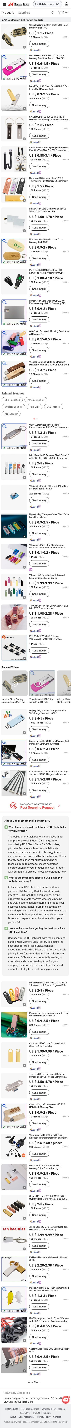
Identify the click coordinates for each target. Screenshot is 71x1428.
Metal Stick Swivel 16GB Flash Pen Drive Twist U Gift (46, 57)
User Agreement (26, 1416)
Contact (57, 1416)
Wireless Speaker (13, 406)
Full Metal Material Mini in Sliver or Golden (48, 1259)
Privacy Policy (43, 1416)
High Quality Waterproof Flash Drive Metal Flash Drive (49, 515)
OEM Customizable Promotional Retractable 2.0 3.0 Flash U (49, 426)
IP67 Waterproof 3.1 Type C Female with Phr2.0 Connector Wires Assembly (49, 1319)
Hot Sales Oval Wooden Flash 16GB (46, 241)
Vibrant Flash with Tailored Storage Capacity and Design (47, 576)
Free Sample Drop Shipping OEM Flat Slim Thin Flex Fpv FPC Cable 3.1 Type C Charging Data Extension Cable (49, 149)
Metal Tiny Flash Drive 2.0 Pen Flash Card (48, 88)
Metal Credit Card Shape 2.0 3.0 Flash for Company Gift (47, 302)
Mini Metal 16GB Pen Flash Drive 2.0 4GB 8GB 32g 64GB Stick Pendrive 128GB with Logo (49, 457)
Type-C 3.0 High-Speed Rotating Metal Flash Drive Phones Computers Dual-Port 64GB (47, 1075)
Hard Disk (34, 406)
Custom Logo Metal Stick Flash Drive (49, 1350)
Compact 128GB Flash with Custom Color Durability (47, 1045)
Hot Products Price (30, 1408)
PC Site (36, 1412)
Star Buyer (25, 1412)
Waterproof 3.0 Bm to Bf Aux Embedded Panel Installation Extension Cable (48, 1136)
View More (34, 1382)
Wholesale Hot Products (53, 1408)
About (13, 1416)
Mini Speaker (11, 413)
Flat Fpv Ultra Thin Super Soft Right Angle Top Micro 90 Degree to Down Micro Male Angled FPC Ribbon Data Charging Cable (49, 773)
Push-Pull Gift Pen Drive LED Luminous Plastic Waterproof (46, 271)
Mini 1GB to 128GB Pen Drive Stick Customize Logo (45, 1167)
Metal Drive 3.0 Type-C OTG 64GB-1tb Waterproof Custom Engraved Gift (48, 984)
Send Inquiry (39, 43)
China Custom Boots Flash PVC (48, 26)
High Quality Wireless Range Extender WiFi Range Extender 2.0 (47, 712)
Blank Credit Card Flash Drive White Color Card (47, 210)
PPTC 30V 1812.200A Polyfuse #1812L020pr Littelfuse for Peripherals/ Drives (44, 637)
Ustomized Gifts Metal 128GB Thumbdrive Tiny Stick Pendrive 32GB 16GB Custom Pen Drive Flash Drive (49, 179)
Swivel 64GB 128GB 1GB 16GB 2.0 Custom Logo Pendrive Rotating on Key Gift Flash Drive (49, 118)
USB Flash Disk (12, 399)
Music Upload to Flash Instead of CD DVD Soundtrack (49, 742)
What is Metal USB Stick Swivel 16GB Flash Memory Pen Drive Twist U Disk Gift (42, 700)
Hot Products (11, 1408)
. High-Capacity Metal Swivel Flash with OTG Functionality (48, 1228)
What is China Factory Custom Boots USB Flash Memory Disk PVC (14, 700)
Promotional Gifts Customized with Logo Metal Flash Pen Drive (48, 1014)
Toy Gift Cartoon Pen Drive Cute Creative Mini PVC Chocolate (48, 607)
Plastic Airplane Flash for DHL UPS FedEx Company (49, 1289)
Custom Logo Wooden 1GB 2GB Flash (47, 1106)
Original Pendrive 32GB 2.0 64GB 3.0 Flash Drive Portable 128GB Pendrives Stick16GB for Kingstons (48, 1197)
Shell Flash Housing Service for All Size (49, 333)
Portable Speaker (35, 399)
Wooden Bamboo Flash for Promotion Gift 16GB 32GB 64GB (49, 363)
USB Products (53, 406)
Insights (47, 1412)
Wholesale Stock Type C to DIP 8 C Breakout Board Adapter (48, 487)
